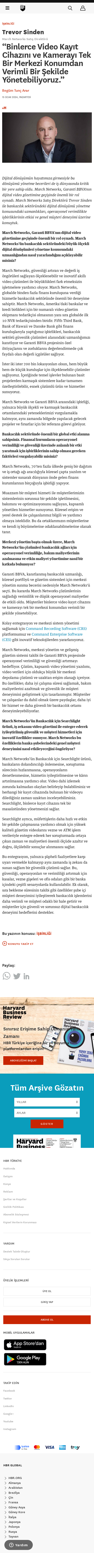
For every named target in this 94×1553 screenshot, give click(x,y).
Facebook (9, 1390)
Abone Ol (47, 1319)
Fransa (13, 1502)
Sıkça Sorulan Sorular (16, 1259)
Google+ (8, 1414)
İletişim (8, 1176)
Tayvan (13, 1536)
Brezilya (14, 1493)
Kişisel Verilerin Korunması (20, 1222)
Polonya (14, 1527)
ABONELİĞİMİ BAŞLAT (23, 1060)
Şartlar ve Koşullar (15, 1199)
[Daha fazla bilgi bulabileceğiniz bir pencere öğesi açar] (18, 1545)
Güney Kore (16, 1512)
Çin (10, 1497)
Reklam (8, 1191)
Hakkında (9, 1168)
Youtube (8, 1421)
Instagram (9, 1429)
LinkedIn (8, 1406)
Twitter (7, 1398)
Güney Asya (16, 1507)
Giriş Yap (47, 1302)
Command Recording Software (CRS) (56, 629)
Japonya (14, 1522)
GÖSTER (47, 1124)
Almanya (14, 1483)
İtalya (12, 1517)
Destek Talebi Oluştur (16, 1251)
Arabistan (15, 1488)
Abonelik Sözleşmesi (16, 1214)
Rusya (12, 1532)
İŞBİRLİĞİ (8, 23)
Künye (7, 1184)
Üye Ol (47, 1291)
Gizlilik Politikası (13, 1207)
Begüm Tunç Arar (15, 90)
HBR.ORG (15, 1478)
